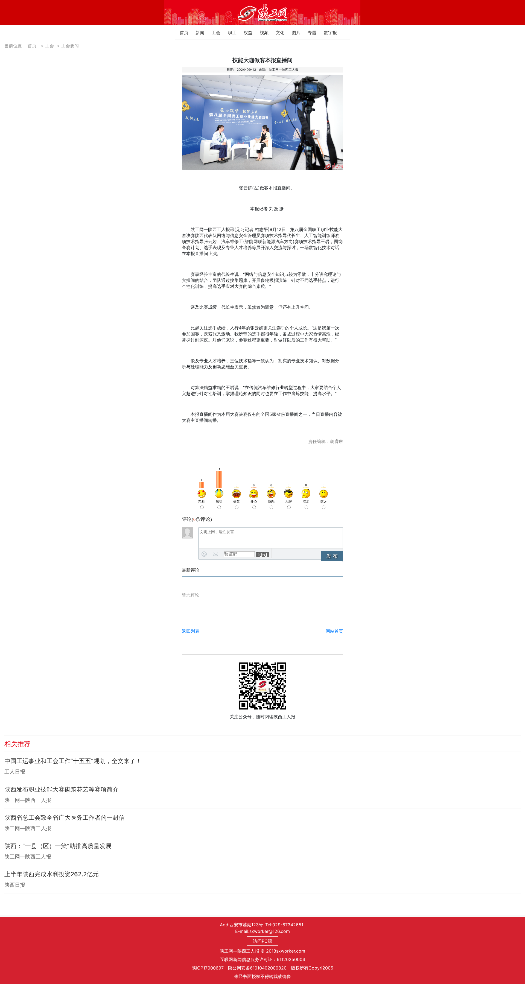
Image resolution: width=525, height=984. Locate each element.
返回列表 (190, 631)
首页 (181, 32)
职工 (229, 32)
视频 (261, 32)
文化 (277, 32)
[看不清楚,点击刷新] (262, 554)
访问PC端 (262, 941)
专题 (309, 32)
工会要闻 (70, 45)
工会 (213, 32)
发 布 (332, 556)
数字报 (325, 32)
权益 (245, 32)
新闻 (197, 32)
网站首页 (334, 631)
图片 (293, 32)
